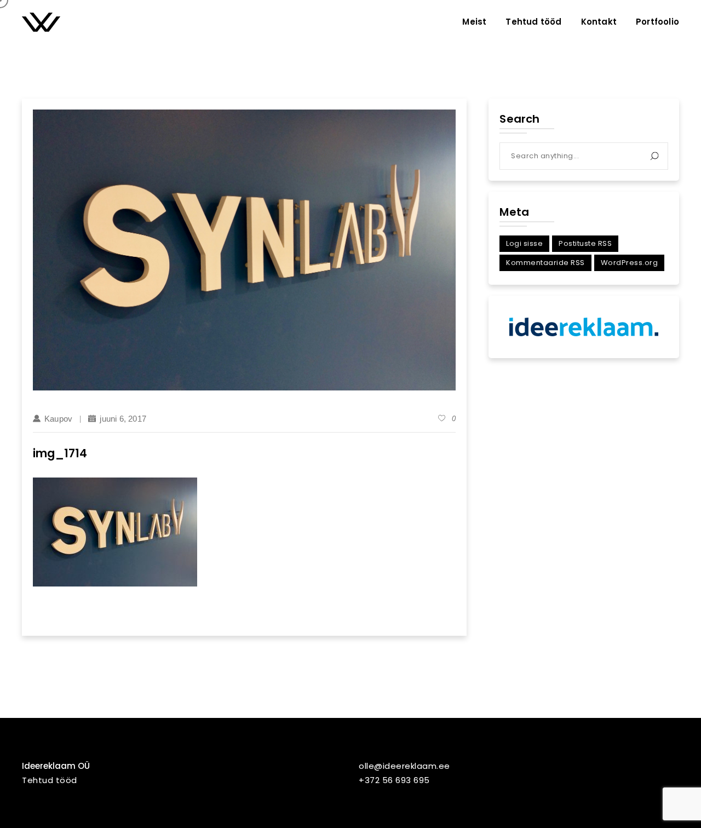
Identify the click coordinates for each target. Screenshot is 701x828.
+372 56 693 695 (394, 780)
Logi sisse (524, 243)
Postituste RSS (585, 243)
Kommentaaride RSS (545, 262)
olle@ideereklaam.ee (404, 766)
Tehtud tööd (49, 780)
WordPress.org (629, 262)
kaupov (58, 418)
